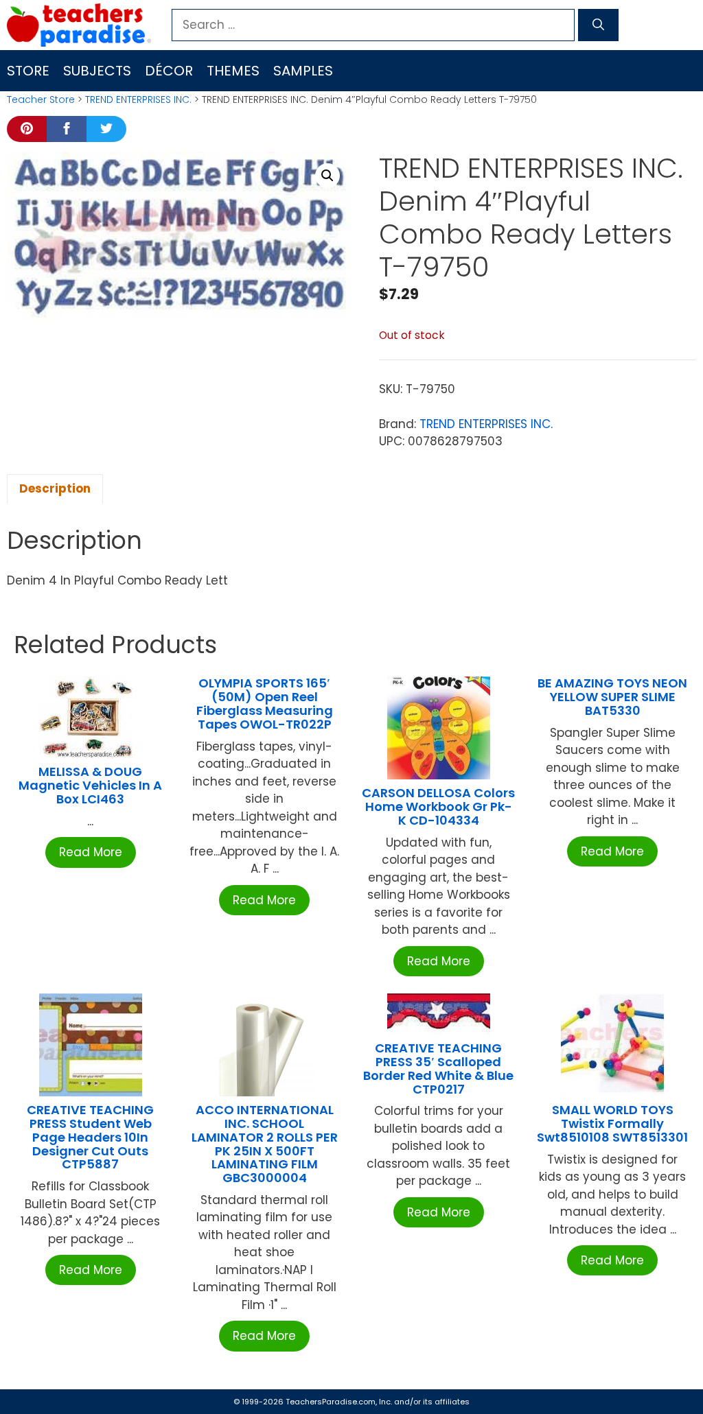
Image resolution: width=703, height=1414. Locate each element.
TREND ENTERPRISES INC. (138, 99)
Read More (90, 852)
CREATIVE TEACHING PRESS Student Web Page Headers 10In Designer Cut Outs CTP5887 (90, 1137)
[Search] (598, 25)
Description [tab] (55, 488)
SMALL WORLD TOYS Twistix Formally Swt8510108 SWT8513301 (612, 1123)
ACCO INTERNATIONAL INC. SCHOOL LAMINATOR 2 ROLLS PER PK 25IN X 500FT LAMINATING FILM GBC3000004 (265, 1143)
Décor (169, 70)
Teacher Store (41, 99)
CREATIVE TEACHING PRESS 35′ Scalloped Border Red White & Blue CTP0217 (438, 1068)
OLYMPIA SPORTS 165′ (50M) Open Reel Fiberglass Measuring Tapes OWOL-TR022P (264, 703)
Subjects (97, 70)
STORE (28, 70)
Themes (233, 70)
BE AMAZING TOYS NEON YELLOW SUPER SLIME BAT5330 (612, 696)
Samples (303, 70)
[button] (327, 175)
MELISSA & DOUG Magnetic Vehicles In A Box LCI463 (90, 785)
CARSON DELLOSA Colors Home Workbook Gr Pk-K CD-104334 (438, 806)
